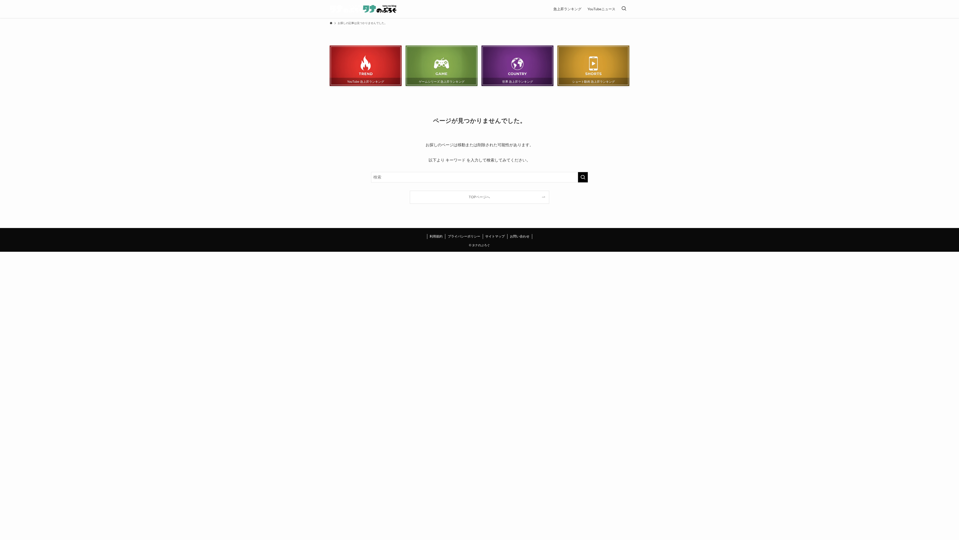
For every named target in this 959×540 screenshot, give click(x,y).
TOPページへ (479, 197)
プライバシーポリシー (464, 236)
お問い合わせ (519, 236)
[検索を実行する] (583, 177)
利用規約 (436, 236)
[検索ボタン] (623, 9)
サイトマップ (495, 236)
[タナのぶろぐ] (363, 9)
